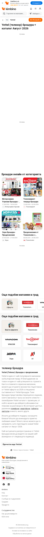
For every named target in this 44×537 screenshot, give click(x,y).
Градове (5, 502)
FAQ (3, 493)
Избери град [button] (37, 14)
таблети (34, 408)
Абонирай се (36, 20)
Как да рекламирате (9, 514)
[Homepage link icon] (11, 450)
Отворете (36, 3)
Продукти (5, 505)
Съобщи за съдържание (11, 499)
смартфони (25, 408)
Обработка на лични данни (22, 534)
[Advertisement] (22, 57)
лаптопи (5, 411)
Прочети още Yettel (12, 444)
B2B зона (5, 517)
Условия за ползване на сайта (22, 531)
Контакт (5, 496)
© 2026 (22, 525)
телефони (15, 408)
